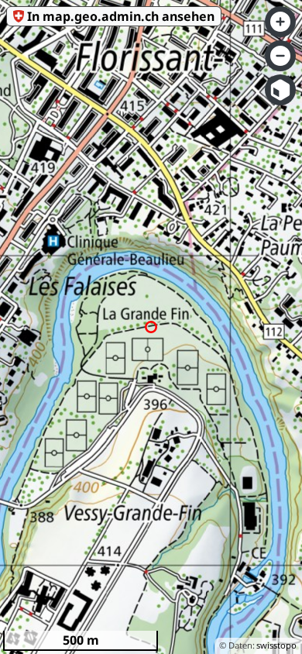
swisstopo (276, 645)
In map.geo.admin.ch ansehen (120, 16)
